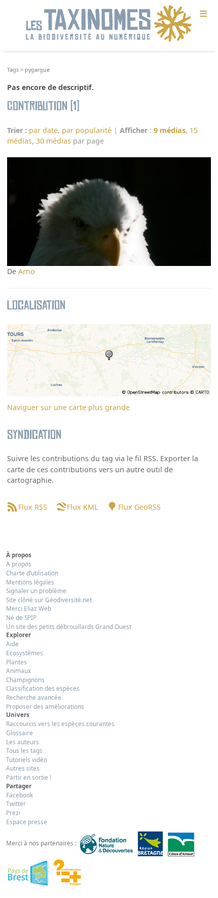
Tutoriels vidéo (26, 759)
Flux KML (82, 507)
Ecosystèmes (24, 653)
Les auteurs (22, 742)
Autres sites (23, 768)
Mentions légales (30, 582)
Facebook (19, 795)
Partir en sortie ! (28, 777)
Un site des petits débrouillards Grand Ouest (68, 626)
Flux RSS (32, 507)
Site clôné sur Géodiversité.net (49, 600)
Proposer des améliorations (45, 706)
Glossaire (19, 733)
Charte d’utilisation (32, 573)
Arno (26, 271)
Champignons (25, 680)
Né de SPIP (21, 617)
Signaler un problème (36, 591)
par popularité (87, 130)
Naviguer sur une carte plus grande (68, 407)
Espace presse (26, 822)
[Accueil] (109, 24)
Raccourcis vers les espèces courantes (60, 724)
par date (43, 130)
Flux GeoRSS (139, 507)
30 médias (53, 141)
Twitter (16, 803)
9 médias (170, 130)
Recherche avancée (33, 697)
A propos (18, 564)
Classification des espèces (43, 688)
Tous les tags (24, 750)
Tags (13, 69)
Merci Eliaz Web (28, 608)
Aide (12, 644)
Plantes (16, 662)
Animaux (18, 670)
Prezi (13, 813)
